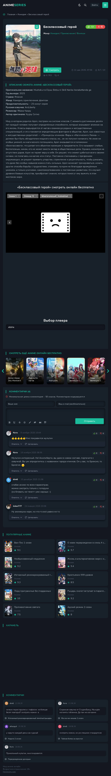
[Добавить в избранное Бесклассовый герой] (37, 27)
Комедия (22, 14)
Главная (11, 14)
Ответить (15, 444)
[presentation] (3, 371)
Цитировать (33, 444)
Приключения (68, 33)
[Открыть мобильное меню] (105, 5)
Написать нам (9, 771)
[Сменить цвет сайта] (79, 5)
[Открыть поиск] (85, 5)
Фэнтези (81, 33)
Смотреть (54, 70)
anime (14, 5)
